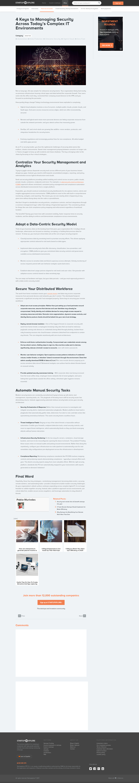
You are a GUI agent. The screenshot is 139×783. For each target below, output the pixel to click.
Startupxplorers (106, 8)
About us (72, 747)
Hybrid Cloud (69, 39)
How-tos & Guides (47, 8)
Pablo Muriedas (26, 499)
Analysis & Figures (23, 8)
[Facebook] (94, 768)
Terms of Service (101, 747)
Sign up (118, 3)
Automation (22, 39)
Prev (22, 616)
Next (82, 616)
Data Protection (36, 39)
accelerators (47, 752)
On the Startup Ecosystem (89, 8)
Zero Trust (81, 39)
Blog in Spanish (74, 745)
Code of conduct (101, 750)
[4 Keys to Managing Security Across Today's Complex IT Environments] (51, 66)
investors (46, 750)
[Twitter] (90, 768)
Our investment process (104, 745)
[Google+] (98, 768)
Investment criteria (102, 743)
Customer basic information (105, 749)
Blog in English (74, 743)
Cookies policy (101, 754)
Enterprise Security (53, 39)
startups (46, 749)
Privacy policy (101, 752)
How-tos (28, 36)
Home (44, 3)
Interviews (34, 8)
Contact (72, 749)
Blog (65, 3)
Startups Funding (49, 743)
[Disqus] (51, 653)
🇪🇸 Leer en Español (24, 756)
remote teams (52, 293)
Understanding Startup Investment (66, 8)
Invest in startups (54, 3)
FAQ (45, 754)
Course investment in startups (52, 745)
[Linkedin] (102, 768)
